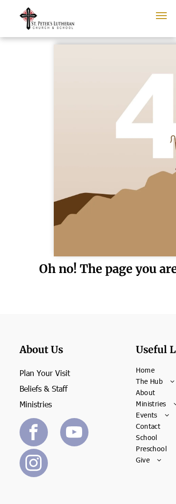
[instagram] (34, 464)
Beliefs (31, 388)
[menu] (161, 15)
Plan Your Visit (45, 373)
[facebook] (34, 433)
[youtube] (74, 433)
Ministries (36, 404)
